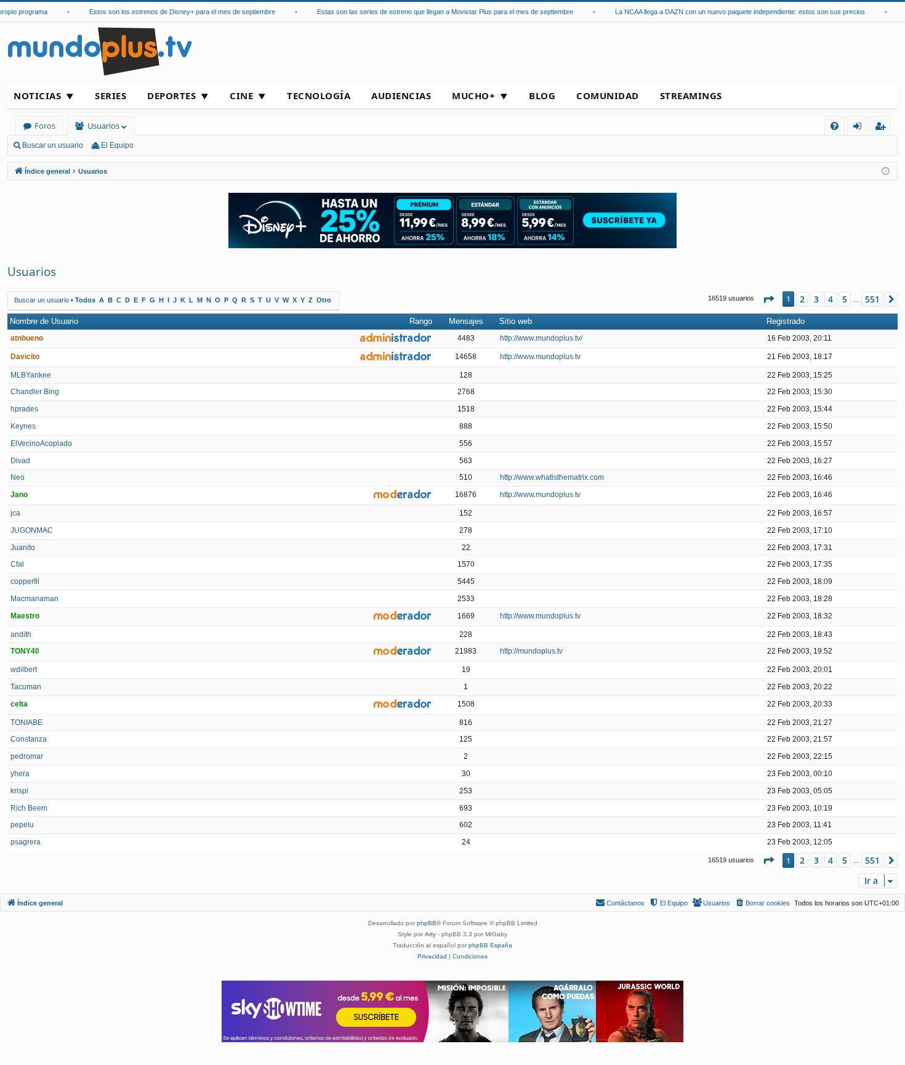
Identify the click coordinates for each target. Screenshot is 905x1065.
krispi (19, 791)
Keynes (23, 426)
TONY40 (24, 651)
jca (15, 513)
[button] (768, 299)
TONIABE (26, 722)
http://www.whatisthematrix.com (552, 477)
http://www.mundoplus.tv (540, 356)
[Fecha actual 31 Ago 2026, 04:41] (886, 171)
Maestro (24, 616)
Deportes (171, 95)
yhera (20, 773)
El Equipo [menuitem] (117, 145)
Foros (44, 125)
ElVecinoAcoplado (41, 443)
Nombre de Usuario (44, 321)
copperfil (24, 581)
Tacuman (25, 686)
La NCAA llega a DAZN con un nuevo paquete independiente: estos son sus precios (730, 11)
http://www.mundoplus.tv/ (541, 338)
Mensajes (466, 321)
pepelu (22, 824)
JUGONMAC (31, 530)
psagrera (25, 842)
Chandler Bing (34, 391)
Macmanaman (34, 598)
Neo (17, 477)
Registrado (785, 321)
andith (20, 634)
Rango (420, 321)
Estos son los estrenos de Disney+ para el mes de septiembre (172, 11)
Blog (542, 95)
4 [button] (830, 299)
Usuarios (103, 125)
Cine (241, 95)
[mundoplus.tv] (99, 50)
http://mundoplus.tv (531, 651)
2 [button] (802, 299)
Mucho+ (473, 95)
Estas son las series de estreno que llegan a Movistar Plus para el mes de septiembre (435, 11)
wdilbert (23, 669)
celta (19, 704)
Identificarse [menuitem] (860, 128)
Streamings (691, 95)
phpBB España (490, 945)
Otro (323, 300)
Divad (20, 460)
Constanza (28, 739)
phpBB (426, 923)
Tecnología (318, 95)
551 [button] (872, 299)
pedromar (26, 756)
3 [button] (816, 299)
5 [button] (844, 299)
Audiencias (401, 95)
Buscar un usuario (52, 145)
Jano (19, 494)
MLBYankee (30, 375)
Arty (430, 934)
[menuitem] (834, 126)
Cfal (17, 564)
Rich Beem (28, 808)
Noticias (37, 95)
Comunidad (607, 95)
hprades (24, 409)
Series (110, 95)
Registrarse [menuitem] (883, 128)
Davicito (24, 356)
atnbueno (26, 338)
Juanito (22, 547)
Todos (85, 300)
